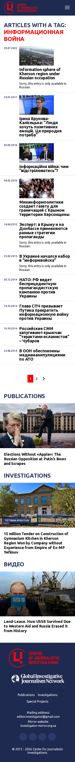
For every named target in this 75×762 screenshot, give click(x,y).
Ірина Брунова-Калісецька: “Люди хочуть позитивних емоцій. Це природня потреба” (40, 127)
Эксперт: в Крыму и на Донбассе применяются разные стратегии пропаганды (43, 230)
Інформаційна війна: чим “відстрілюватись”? (44, 169)
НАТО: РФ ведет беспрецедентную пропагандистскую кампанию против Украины (38, 288)
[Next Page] (44, 379)
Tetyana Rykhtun (17, 520)
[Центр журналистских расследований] (22, 8)
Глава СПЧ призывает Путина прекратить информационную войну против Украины (44, 312)
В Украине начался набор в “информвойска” (44, 258)
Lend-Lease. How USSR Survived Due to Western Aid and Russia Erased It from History (37, 626)
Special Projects (37, 701)
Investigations (27, 475)
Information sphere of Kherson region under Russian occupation (40, 74)
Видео (14, 564)
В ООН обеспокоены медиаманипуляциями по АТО (42, 355)
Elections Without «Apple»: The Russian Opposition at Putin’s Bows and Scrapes (35, 459)
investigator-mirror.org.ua (38, 725)
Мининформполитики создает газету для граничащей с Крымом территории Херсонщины (44, 208)
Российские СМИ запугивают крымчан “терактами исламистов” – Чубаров (44, 335)
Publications (24, 396)
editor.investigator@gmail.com (38, 716)
